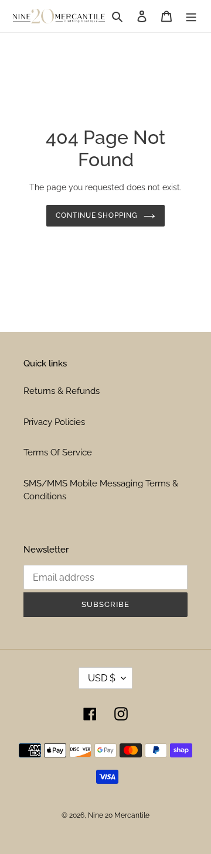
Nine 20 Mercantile (118, 815)
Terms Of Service (57, 452)
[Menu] (191, 16)
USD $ (101, 678)
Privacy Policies (54, 422)
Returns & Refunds (61, 391)
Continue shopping (97, 215)
